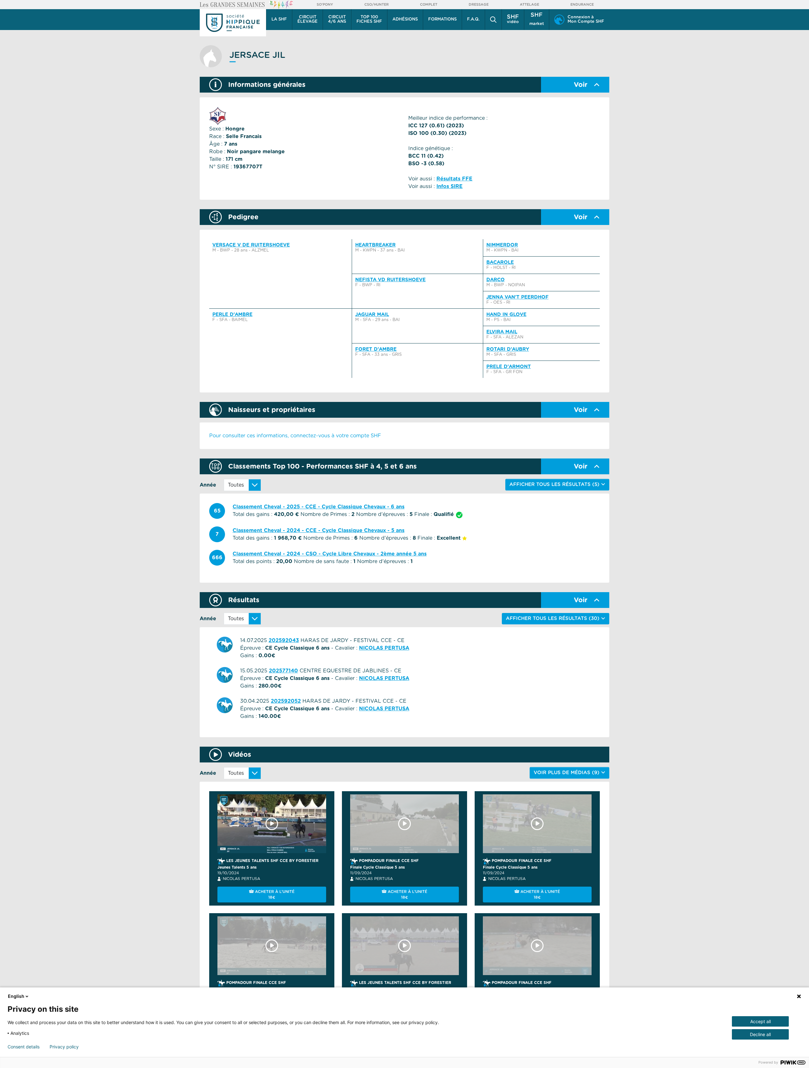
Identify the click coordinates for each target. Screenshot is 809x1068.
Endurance (582, 4)
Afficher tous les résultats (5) (555, 484)
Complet (428, 4)
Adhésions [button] (405, 19)
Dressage (479, 4)
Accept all (760, 1021)
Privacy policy (64, 1046)
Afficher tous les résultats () (553, 618)
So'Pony (325, 4)
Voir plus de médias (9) (567, 772)
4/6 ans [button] (337, 19)
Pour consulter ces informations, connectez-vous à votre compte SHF (295, 435)
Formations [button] (442, 19)
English (16, 996)
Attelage (529, 4)
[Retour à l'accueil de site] (233, 22)
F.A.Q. (473, 19)
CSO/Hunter (376, 4)
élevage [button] (307, 19)
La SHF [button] (279, 19)
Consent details (24, 1046)
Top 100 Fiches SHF (369, 19)
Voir (580, 85)
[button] (493, 19)
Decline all (760, 1034)
